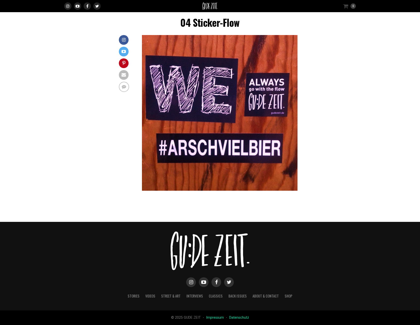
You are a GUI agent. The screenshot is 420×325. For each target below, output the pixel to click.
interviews (194, 295)
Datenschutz (239, 318)
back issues (237, 295)
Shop (288, 295)
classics (216, 295)
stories (134, 295)
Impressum (215, 318)
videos (150, 295)
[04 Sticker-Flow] (220, 189)
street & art (171, 295)
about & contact (266, 295)
